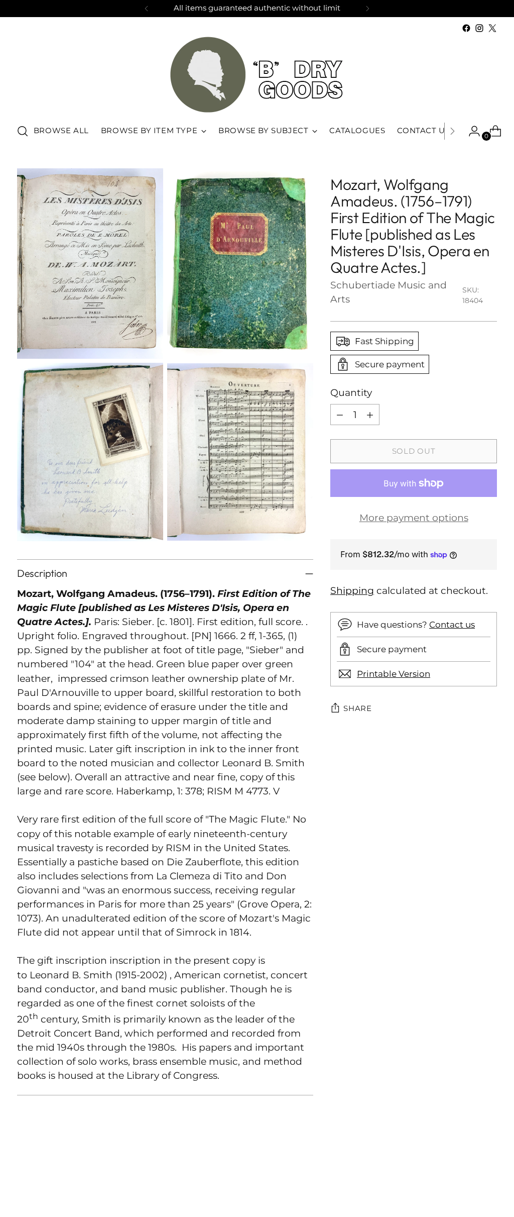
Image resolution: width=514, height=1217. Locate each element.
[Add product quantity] (370, 414)
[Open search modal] (23, 131)
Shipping (352, 590)
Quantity (351, 392)
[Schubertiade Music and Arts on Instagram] (479, 28)
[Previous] (147, 8)
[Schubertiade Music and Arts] (257, 74)
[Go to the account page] (470, 131)
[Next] (367, 8)
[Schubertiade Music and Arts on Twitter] (492, 28)
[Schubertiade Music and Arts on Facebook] (466, 28)
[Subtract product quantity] (340, 414)
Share (357, 708)
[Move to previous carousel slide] (465, 1182)
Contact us (452, 625)
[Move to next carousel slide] (488, 1182)
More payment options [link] (413, 518)
